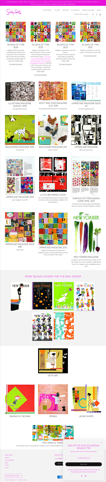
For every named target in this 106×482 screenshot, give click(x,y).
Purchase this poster (15, 64)
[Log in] (96, 14)
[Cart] (100, 14)
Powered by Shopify (22, 480)
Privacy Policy (75, 472)
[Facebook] (81, 476)
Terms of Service (87, 472)
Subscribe (61, 463)
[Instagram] (85, 476)
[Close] (101, 442)
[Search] (93, 14)
